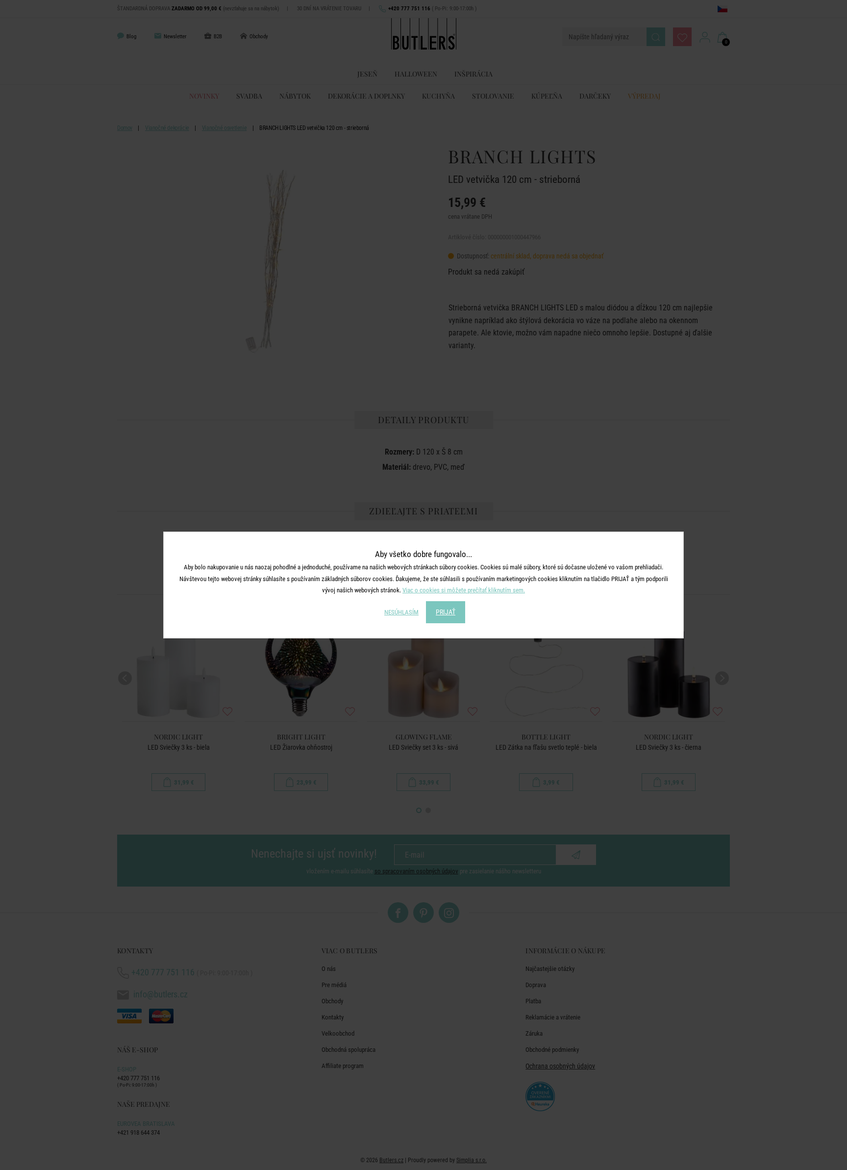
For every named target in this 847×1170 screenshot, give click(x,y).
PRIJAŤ (445, 612)
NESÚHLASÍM (401, 612)
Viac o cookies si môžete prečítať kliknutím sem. (463, 590)
